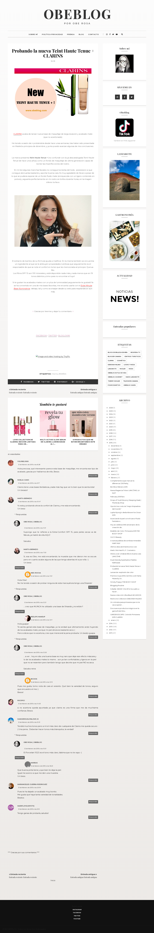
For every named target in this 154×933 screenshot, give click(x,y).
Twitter (45, 382)
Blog (81, 34)
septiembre (116, 455)
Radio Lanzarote (132, 377)
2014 (111, 623)
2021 (111, 424)
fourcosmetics (114, 385)
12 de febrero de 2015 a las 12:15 (42, 682)
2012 (111, 630)
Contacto (93, 34)
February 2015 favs (117, 497)
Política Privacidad (52, 34)
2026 (111, 408)
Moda (131, 369)
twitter (77, 916)
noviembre (115, 449)
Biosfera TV (135, 352)
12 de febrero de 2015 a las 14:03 (29, 704)
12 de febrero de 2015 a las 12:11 (41, 620)
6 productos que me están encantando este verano (83, 442)
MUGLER (122, 369)
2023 (111, 417)
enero (113, 620)
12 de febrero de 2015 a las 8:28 (29, 464)
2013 (111, 627)
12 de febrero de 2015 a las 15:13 (29, 722)
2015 (111, 443)
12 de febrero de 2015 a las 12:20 (35, 652)
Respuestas (21, 514)
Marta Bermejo (24, 498)
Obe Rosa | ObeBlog (33, 522)
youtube (77, 919)
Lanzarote (112, 369)
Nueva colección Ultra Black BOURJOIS (125, 595)
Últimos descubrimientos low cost (123, 547)
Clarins (55, 374)
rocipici (21, 700)
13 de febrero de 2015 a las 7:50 (35, 552)
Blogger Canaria (114, 356)
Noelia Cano (23, 480)
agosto (114, 459)
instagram (77, 909)
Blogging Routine (117, 585)
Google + (80, 382)
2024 (111, 414)
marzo (113, 474)
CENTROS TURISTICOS (132, 356)
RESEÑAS (62, 374)
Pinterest (62, 382)
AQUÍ (47, 535)
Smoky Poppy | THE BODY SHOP (123, 582)
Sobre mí (33, 34)
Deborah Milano (114, 365)
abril (113, 471)
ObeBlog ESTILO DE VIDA (117, 373)
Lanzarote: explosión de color (122, 572)
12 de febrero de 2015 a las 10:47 (29, 501)
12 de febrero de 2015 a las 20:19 (29, 787)
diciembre (115, 446)
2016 (111, 439)
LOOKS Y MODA (129, 365)
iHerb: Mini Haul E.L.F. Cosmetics (122, 550)
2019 (111, 430)
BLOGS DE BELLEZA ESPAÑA (117, 352)
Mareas (34, 763)
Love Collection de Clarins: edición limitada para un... (23, 442)
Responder (93, 476)
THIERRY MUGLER (114, 381)
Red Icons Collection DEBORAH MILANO (126, 599)
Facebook (29, 382)
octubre (114, 452)
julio (112, 462)
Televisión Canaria (130, 381)
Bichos (34, 679)
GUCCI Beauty (116, 537)
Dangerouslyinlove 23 (27, 719)
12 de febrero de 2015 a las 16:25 (42, 766)
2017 (111, 436)
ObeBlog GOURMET (115, 377)
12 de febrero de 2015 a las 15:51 (35, 748)
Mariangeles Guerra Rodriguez (32, 784)
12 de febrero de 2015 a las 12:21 (35, 602)
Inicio (53, 880)
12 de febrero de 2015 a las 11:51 (41, 576)
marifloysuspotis (25, 806)
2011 (110, 633)
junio (113, 465)
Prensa (70, 34)
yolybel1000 (23, 461)
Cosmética (121, 360)
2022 (111, 420)
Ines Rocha (36, 573)
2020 (111, 427)
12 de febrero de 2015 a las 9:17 (29, 483)
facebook (77, 912)
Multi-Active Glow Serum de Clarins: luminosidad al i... (53, 442)
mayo (113, 468)
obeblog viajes (130, 385)
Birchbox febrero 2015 (118, 487)
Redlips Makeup (38, 617)
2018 (111, 433)
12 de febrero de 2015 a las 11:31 (35, 528)
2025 (111, 411)
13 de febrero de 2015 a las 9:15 (29, 809)
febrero (114, 478)
